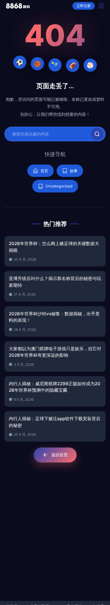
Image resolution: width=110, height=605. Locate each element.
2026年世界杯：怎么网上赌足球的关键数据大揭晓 (54, 247)
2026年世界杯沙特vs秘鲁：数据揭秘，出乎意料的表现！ (54, 317)
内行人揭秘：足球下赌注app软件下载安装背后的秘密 (54, 422)
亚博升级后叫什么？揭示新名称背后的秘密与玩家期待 (55, 282)
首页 (44, 170)
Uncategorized (58, 186)
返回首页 (59, 454)
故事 (73, 170)
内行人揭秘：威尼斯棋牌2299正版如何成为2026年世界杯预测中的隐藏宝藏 (54, 387)
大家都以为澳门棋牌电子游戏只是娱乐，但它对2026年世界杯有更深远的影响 (55, 352)
